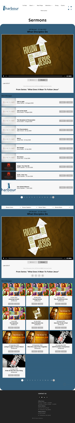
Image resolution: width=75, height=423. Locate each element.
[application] (37, 76)
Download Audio (47, 86)
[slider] (70, 76)
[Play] (3, 76)
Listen (43, 80)
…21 (50, 197)
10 (44, 197)
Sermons (37, 20)
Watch (32, 80)
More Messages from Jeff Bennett (32, 86)
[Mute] (67, 76)
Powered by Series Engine (68, 201)
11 (47, 197)
